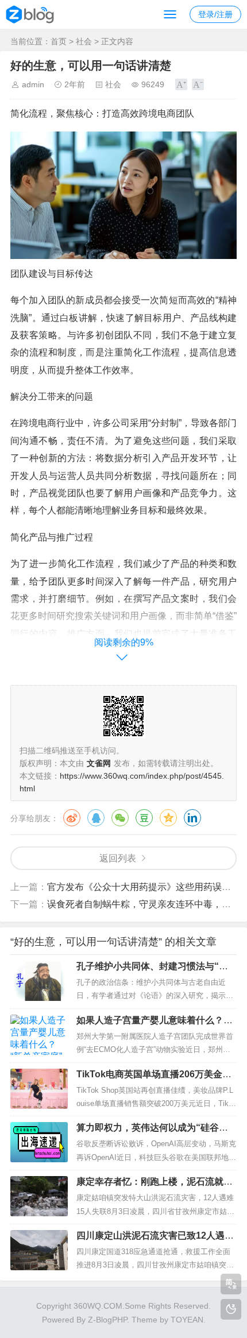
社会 (84, 41)
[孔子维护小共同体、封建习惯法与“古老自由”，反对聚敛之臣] (39, 981)
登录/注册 (215, 14)
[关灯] (231, 1309)
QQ (96, 817)
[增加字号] (181, 84)
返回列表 (117, 858)
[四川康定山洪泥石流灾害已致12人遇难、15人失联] (39, 1250)
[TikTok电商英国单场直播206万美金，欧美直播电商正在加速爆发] (39, 1089)
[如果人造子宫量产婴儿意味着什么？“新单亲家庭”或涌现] (39, 1035)
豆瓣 (144, 817)
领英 (192, 817)
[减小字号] (198, 84)
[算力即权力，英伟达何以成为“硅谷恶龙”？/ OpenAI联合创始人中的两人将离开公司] (39, 1142)
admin (33, 84)
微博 (71, 817)
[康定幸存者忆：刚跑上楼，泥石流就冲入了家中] (39, 1196)
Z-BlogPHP (107, 1319)
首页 (59, 41)
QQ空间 (168, 817)
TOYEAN (187, 1319)
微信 (120, 817)
